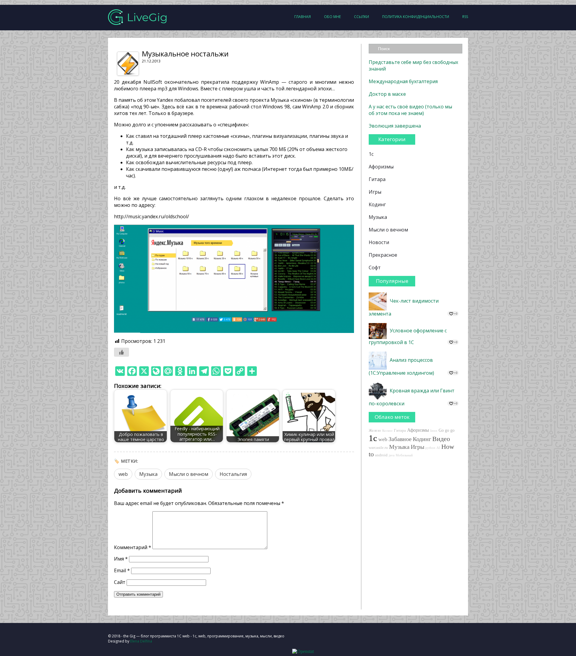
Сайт (119, 582)
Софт (375, 267)
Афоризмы (381, 166)
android (381, 455)
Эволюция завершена (395, 125)
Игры (375, 192)
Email (122, 570)
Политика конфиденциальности (415, 16)
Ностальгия (233, 474)
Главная (302, 16)
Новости (379, 242)
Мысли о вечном (188, 474)
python (430, 447)
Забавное (400, 439)
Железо (375, 430)
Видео (441, 439)
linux (433, 430)
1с (371, 154)
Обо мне (332, 16)
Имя (121, 558)
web (123, 474)
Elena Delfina (141, 641)
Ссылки (361, 16)
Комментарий (132, 547)
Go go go (446, 430)
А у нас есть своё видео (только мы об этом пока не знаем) (410, 109)
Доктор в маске (387, 94)
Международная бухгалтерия (403, 81)
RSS (465, 16)
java (391, 455)
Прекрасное (383, 255)
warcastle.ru (378, 448)
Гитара (377, 179)
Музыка (148, 474)
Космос (387, 430)
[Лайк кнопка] (121, 352)
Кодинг (377, 204)
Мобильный (404, 455)
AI (438, 447)
